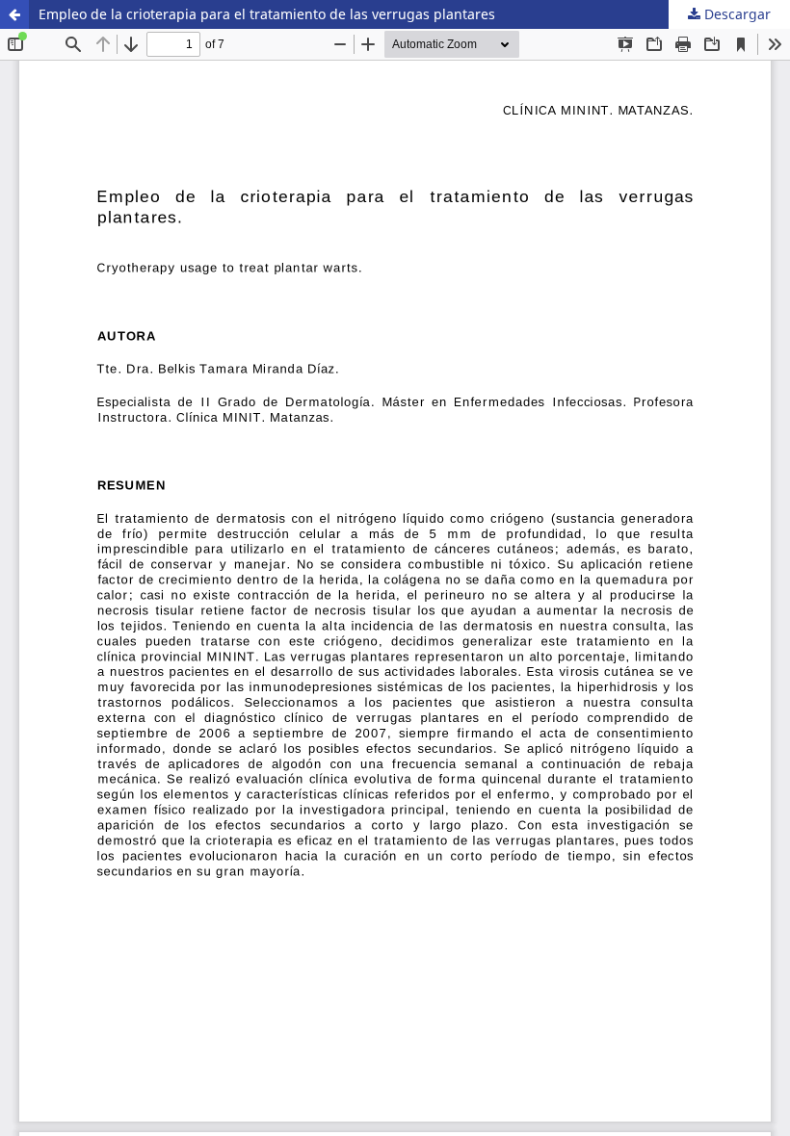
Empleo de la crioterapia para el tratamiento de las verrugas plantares (267, 14)
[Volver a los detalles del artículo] (14, 14)
